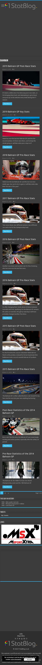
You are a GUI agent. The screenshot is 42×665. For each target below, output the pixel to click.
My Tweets (4, 515)
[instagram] (26, 638)
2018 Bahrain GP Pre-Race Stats (18, 155)
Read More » (7, 104)
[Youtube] (22, 638)
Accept (29, 659)
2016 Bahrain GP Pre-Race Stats (18, 280)
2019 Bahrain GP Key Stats (15, 111)
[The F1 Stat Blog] (21, 6)
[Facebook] (17, 638)
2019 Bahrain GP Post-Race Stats (19, 66)
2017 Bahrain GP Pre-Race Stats (18, 198)
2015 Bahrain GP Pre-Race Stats (18, 369)
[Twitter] (19, 638)
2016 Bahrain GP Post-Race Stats (19, 239)
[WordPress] (24, 638)
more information (16, 659)
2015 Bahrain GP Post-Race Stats (19, 326)
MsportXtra (21, 636)
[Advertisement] (21, 33)
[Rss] (15, 638)
